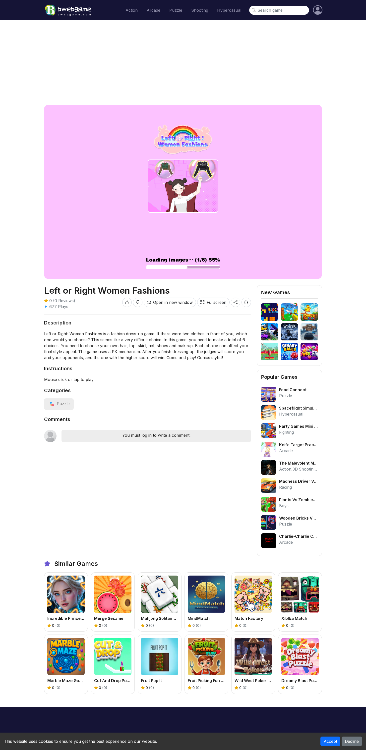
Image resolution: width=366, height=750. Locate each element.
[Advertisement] (183, 62)
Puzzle (175, 10)
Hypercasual (229, 10)
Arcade (153, 10)
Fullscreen (216, 302)
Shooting (199, 10)
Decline (352, 741)
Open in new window (173, 302)
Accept (330, 741)
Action (131, 10)
